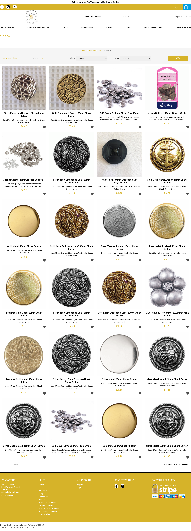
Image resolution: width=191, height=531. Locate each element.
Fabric (65, 27)
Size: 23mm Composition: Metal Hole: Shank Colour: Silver (119, 384)
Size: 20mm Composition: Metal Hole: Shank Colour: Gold (23, 321)
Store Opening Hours (47, 502)
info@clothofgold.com (10, 492)
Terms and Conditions (48, 511)
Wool (129, 27)
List (41, 58)
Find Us (42, 499)
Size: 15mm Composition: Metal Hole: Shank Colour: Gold (23, 387)
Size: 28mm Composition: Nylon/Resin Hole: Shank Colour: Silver (72, 321)
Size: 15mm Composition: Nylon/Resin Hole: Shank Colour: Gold (72, 254)
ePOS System (18, 527)
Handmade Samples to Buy (38, 27)
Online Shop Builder (6, 527)
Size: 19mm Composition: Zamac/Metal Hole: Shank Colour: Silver (167, 384)
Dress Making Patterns (153, 27)
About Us (43, 490)
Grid (47, 58)
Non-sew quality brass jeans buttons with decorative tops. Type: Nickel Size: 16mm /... (24, 185)
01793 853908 (7, 495)
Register (178, 16)
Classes (42, 487)
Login (188, 16)
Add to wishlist (44, 127)
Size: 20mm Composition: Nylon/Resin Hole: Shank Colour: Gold (72, 121)
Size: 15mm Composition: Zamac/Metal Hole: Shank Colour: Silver (24, 451)
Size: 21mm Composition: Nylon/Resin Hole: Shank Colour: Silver (24, 121)
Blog (41, 493)
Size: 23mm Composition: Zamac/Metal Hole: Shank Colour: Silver (167, 451)
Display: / (41, 58)
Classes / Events (7, 27)
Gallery (41, 485)
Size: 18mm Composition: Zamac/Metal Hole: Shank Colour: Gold (167, 188)
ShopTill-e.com (30, 527)
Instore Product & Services (49, 508)
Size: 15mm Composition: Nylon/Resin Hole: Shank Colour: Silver (72, 387)
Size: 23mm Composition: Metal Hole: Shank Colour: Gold (167, 254)
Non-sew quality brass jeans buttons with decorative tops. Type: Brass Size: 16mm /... (167, 118)
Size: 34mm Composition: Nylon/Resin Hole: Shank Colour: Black (119, 188)
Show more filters (10, 58)
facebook (2, 6)
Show (72, 58)
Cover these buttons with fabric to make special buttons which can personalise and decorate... (119, 118)
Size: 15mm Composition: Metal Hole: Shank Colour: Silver (119, 254)
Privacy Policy (44, 514)
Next (16, 464)
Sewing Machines (184, 27)
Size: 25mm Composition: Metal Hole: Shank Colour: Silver (167, 321)
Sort (117, 58)
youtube (15, 6)
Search (125, 16)
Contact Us (43, 496)
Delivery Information (47, 505)
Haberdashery (87, 27)
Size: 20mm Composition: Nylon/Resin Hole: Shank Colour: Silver (72, 188)
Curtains (109, 27)
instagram (8, 6)
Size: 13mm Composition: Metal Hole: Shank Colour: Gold (23, 251)
